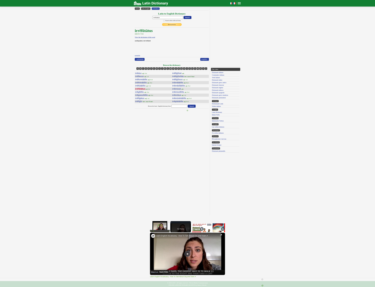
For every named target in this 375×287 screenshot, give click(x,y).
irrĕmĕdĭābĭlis (181, 86)
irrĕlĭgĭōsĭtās (183, 76)
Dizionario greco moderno (220, 95)
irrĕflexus (142, 76)
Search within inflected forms (173, 20)
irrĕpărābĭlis (180, 101)
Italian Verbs (216, 115)
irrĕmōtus (179, 95)
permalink (137, 55)
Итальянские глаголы (219, 139)
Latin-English (146, 8)
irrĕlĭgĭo (144, 101)
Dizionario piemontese (219, 98)
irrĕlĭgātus (142, 98)
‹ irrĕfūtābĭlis (140, 59)
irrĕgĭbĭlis (142, 92)
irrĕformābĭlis (144, 79)
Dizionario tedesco (217, 90)
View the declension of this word (145, 37)
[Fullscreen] (168, 231)
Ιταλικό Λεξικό (216, 145)
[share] (221, 235)
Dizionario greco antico (219, 82)
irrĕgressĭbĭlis (144, 95)
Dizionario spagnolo (218, 92)
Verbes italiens (216, 106)
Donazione (172, 24)
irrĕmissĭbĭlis (181, 92)
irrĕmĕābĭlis (180, 82)
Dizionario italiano (217, 72)
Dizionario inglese (217, 87)
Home (137, 8)
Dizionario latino (217, 80)
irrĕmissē (178, 89)
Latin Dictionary (217, 112)
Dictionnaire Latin (217, 104)
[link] (153, 236)
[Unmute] (153, 231)
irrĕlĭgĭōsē (178, 73)
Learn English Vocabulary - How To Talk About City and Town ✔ (182, 236)
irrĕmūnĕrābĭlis (182, 98)
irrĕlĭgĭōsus (180, 79)
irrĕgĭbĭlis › (204, 59)
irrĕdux (141, 73)
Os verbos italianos (218, 133)
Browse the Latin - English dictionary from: (159, 106)
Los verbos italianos (218, 127)
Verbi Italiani (216, 77)
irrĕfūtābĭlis (143, 86)
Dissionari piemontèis (218, 151)
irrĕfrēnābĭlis (143, 82)
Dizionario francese (218, 85)
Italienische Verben (218, 121)
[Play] (151, 231)
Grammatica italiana (218, 75)
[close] (188, 279)
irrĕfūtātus (155, 8)
